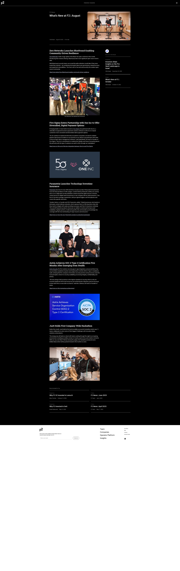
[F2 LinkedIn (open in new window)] (125, 438)
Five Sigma (76, 129)
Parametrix (53, 190)
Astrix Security (54, 269)
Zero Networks (54, 56)
